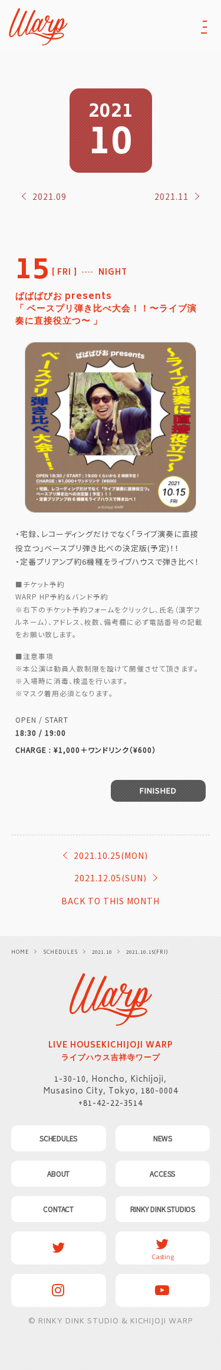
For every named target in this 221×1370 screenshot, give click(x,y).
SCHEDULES (58, 1138)
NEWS (162, 1138)
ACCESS (162, 1173)
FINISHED (158, 790)
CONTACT (58, 1209)
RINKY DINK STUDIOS (162, 1209)
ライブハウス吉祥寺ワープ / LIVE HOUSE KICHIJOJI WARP (111, 999)
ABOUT (58, 1173)
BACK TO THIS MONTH (110, 901)
